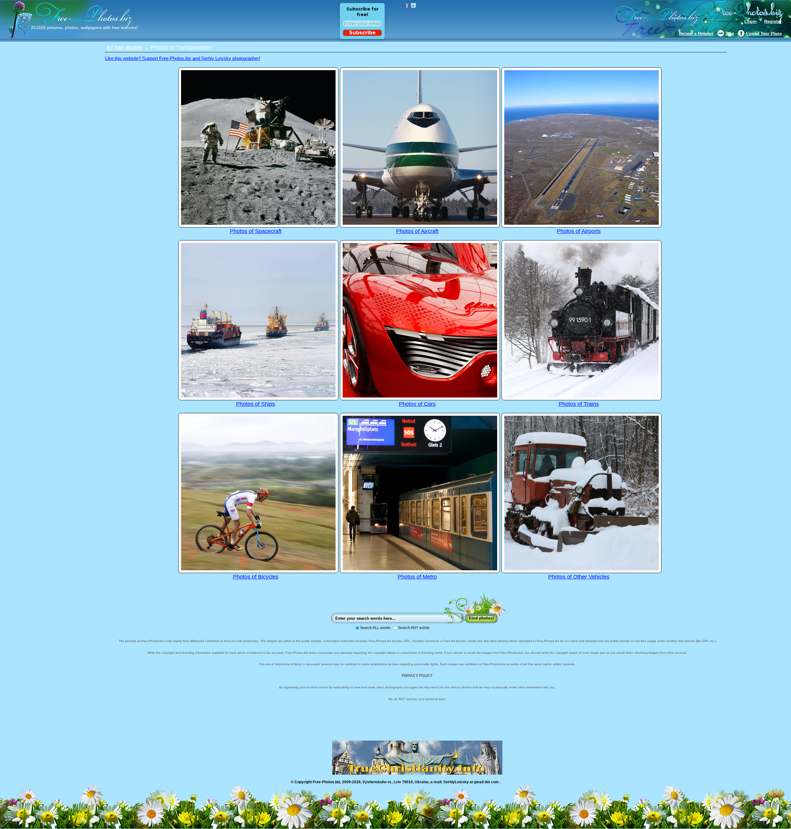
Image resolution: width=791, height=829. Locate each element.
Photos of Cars (417, 404)
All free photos (124, 48)
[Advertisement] (49, 134)
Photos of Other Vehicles (578, 577)
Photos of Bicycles (255, 577)
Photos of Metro (417, 577)
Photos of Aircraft (417, 231)
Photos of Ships (255, 404)
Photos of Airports (579, 231)
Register (773, 21)
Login (750, 21)
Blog (729, 33)
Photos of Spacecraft (255, 231)
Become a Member (696, 33)
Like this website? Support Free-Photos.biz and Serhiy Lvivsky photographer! (182, 58)
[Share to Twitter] (413, 5)
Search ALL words (375, 628)
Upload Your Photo (764, 33)
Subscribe (362, 33)
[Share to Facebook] (406, 5)
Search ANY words (413, 628)
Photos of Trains (579, 404)
